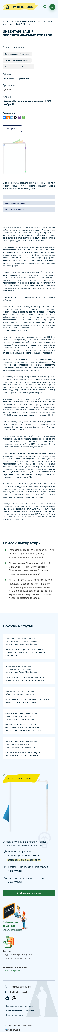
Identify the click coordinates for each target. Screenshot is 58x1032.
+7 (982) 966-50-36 (20, 986)
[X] (15, 117)
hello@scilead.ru (20, 992)
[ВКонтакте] (4, 117)
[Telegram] (11, 117)
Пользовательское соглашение (19, 1010)
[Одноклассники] (8, 117)
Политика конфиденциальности (20, 1006)
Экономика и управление (16, 78)
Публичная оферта (14, 1015)
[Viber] (19, 117)
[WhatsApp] (23, 117)
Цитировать (12, 128)
